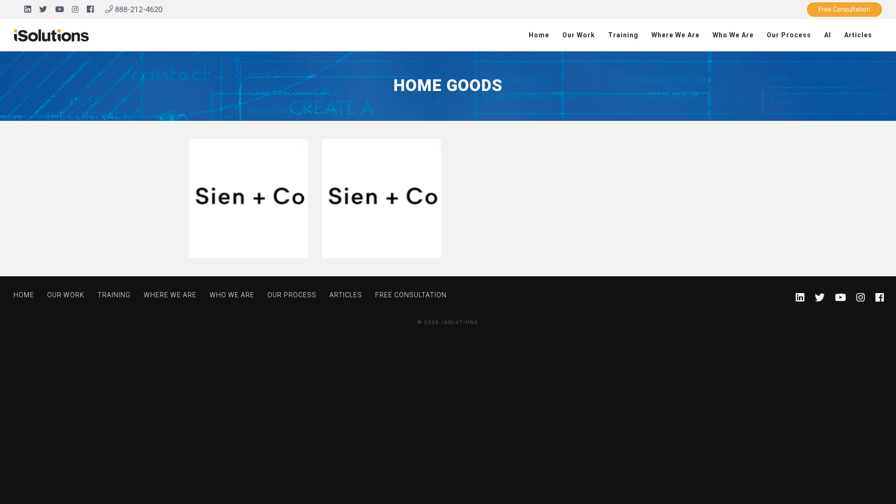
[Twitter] (43, 9)
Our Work (578, 35)
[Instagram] (75, 9)
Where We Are (675, 35)
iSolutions (460, 322)
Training (623, 35)
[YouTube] (59, 9)
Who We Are (733, 35)
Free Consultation (844, 9)
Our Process (789, 35)
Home (539, 35)
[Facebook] (90, 9)
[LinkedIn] (28, 9)
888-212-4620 (137, 9)
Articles (858, 35)
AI (827, 35)
